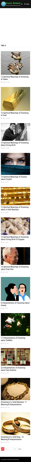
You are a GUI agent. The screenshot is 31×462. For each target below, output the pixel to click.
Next (19, 449)
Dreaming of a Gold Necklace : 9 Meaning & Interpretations (13, 403)
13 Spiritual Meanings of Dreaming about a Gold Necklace (15, 208)
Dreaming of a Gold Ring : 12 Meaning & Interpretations (12, 438)
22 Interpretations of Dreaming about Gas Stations (13, 369)
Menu (27, 4)
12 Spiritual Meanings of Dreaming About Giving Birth (15, 144)
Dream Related (15, 459)
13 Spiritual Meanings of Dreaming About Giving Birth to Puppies (15, 238)
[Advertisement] (15, 24)
